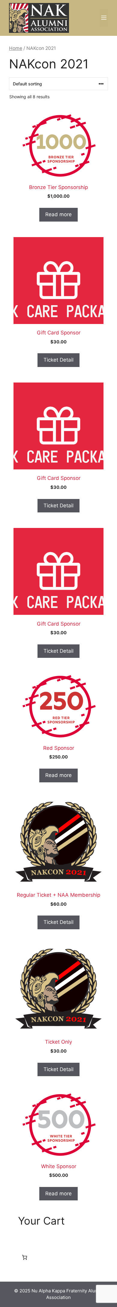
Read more (58, 214)
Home (15, 48)
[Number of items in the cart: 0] (24, 1257)
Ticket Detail (59, 360)
